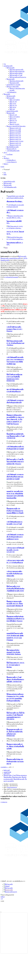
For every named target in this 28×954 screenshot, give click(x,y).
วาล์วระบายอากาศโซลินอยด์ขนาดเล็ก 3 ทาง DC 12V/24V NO (15, 550)
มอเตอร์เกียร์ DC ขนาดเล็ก (13, 84)
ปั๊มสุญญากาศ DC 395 (15, 137)
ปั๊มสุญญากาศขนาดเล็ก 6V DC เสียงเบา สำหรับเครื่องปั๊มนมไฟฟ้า (15, 746)
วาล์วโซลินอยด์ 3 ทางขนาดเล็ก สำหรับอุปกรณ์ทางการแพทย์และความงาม (15, 537)
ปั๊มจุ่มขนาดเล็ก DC (12, 148)
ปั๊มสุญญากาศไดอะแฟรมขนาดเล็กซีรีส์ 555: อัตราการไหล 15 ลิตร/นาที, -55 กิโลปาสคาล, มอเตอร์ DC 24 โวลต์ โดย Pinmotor (15, 419)
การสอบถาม (4, 802)
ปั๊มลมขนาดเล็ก (11, 79)
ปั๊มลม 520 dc (13, 122)
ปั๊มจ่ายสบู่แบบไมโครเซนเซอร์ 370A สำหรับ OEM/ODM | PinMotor (14, 652)
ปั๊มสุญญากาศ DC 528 (15, 143)
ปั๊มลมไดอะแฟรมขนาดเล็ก (16, 81)
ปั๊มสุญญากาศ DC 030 (15, 128)
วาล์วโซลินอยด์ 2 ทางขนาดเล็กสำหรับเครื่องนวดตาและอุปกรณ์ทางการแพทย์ (15, 477)
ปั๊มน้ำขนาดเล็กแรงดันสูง (16, 73)
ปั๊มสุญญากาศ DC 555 (15, 145)
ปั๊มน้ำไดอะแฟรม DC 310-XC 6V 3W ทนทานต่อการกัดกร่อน (15, 665)
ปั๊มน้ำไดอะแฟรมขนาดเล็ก (16, 69)
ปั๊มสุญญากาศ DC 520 (15, 139)
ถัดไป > (5, 767)
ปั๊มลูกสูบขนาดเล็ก (14, 82)
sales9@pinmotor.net (12, 787)
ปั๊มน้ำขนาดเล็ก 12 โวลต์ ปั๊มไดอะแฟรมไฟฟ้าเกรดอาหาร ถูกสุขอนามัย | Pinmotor (15, 462)
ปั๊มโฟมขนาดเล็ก (11, 96)
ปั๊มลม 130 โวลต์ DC (15, 116)
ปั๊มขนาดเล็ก (7, 94)
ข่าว (5, 156)
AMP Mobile (7, 773)
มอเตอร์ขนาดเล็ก (8, 66)
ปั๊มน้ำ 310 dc (13, 103)
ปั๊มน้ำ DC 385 (13, 101)
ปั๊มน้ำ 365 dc (13, 107)
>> (8, 767)
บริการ (5, 152)
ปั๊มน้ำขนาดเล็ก (11, 67)
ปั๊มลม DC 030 (13, 115)
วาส (2, 898)
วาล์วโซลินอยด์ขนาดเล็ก (13, 150)
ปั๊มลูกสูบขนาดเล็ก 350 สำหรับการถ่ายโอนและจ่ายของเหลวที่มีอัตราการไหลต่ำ (15, 511)
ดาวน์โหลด (9, 154)
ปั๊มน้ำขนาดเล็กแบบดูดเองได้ (17, 71)
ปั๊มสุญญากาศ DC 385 (15, 135)
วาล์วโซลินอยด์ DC (12, 92)
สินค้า (5, 174)
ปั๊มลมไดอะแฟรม (16, 777)
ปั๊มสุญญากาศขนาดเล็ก (13, 86)
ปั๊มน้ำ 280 (12, 109)
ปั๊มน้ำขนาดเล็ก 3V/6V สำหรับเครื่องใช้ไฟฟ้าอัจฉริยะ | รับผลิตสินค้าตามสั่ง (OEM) (15, 589)
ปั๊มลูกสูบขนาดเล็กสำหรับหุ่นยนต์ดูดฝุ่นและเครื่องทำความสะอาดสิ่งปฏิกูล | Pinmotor (15, 619)
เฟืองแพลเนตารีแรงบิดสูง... (15, 201)
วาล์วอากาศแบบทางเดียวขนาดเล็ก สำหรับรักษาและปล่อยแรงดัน (15, 574)
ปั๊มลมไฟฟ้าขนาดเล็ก (19, 779)
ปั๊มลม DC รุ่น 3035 (14, 124)
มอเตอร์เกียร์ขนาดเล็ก (12, 111)
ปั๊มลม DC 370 (13, 120)
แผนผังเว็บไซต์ (7, 772)
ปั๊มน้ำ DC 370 (13, 105)
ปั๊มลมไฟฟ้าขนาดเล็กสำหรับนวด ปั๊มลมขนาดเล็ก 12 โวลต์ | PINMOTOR (15, 436)
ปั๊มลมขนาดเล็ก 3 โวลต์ (10, 775)
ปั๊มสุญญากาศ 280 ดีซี (15, 131)
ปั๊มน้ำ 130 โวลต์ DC (15, 99)
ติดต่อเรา (6, 164)
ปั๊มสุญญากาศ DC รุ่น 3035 (16, 141)
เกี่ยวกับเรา (6, 158)
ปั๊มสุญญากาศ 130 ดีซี (15, 130)
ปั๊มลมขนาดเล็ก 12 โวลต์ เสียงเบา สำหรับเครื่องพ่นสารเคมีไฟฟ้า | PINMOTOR (15, 679)
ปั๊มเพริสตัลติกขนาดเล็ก (13, 147)
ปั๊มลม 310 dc (13, 118)
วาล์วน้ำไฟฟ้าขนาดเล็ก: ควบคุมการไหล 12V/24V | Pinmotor (14, 329)
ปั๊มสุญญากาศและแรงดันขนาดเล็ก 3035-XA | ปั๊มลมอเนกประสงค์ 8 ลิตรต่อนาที (15, 604)
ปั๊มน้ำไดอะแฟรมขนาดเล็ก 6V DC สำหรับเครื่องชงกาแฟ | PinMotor (15, 343)
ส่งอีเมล (3, 896)
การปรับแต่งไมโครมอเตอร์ (11, 277)
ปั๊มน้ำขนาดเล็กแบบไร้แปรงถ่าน (18, 77)
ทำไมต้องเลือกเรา (11, 160)
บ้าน (5, 64)
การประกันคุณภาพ (12, 162)
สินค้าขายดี (7, 770)
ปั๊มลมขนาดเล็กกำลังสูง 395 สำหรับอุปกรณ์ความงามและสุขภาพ (15, 761)
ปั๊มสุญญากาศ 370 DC (15, 133)
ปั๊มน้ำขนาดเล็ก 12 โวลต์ (16, 75)
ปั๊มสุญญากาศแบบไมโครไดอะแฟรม (16, 126)
